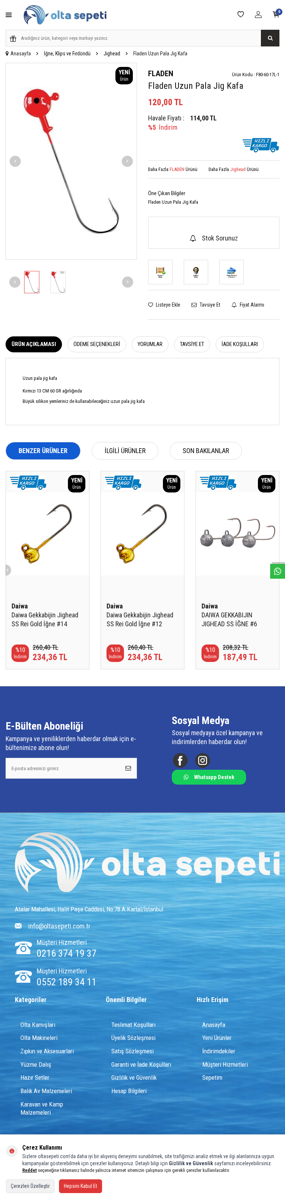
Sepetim (212, 1077)
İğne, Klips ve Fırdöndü (67, 53)
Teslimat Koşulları (133, 1024)
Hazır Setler (34, 1077)
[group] (71, 161)
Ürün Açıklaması (34, 344)
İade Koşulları (240, 344)
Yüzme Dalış (35, 1064)
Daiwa (20, 606)
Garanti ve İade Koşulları (141, 1064)
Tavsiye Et (209, 305)
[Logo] (147, 863)
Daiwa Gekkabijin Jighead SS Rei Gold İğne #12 (140, 619)
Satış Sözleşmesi (132, 1051)
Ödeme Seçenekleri (96, 344)
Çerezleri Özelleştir (30, 1186)
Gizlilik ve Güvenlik (134, 1077)
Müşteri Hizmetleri (225, 1064)
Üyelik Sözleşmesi (133, 1037)
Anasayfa (20, 53)
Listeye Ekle (167, 305)
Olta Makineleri (39, 1037)
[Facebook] (180, 760)
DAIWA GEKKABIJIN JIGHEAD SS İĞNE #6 (229, 619)
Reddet (29, 1170)
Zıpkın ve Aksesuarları (47, 1051)
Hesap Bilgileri (129, 1091)
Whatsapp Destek (214, 777)
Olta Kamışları (37, 1024)
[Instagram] (202, 760)
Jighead (112, 53)
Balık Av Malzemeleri (46, 1091)
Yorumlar (150, 344)
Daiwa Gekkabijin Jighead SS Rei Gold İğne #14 (45, 619)
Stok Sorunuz (220, 238)
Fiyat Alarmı (251, 305)
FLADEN (160, 73)
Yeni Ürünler (217, 1037)
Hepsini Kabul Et (80, 1186)
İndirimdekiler (218, 1051)
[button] (15, 161)
